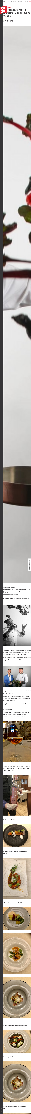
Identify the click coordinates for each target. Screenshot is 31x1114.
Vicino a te (20, 1)
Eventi (26, 1)
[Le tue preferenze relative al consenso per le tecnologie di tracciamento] (29, 564)
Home (4, 1)
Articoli (10, 1)
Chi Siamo (15, 4)
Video (14, 1)
